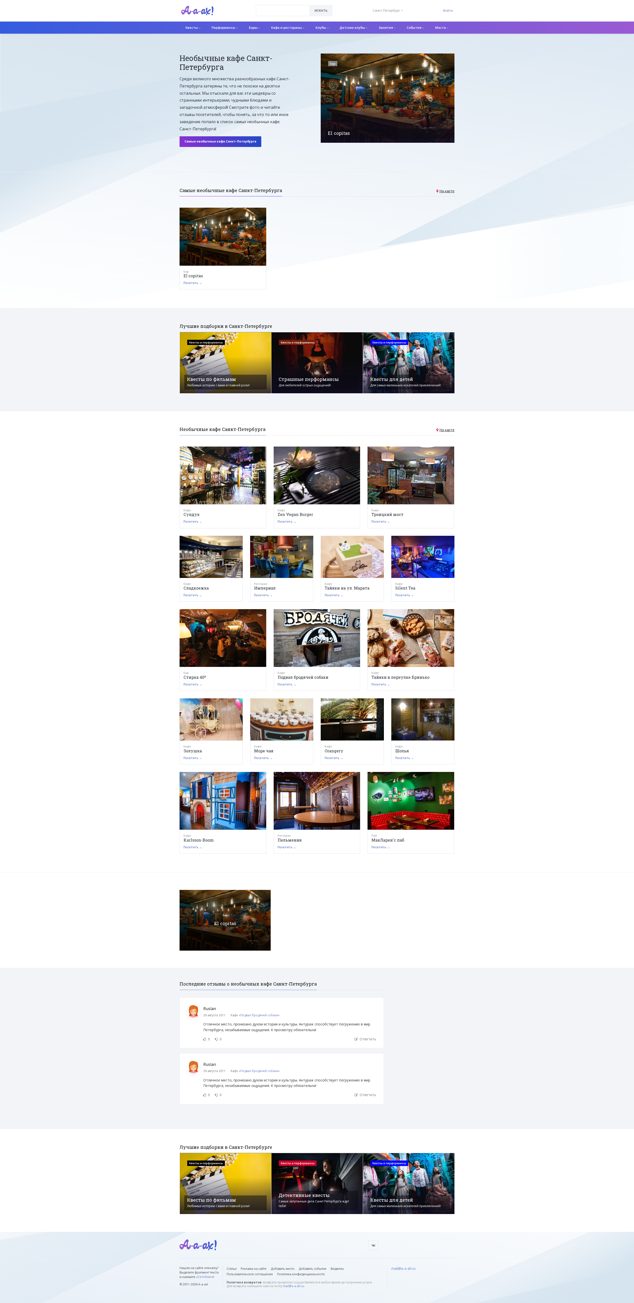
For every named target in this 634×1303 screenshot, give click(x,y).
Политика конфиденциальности (301, 1274)
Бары (253, 27)
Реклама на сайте (253, 1269)
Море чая (263, 750)
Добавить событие (312, 1269)
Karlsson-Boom (199, 840)
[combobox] (283, 10)
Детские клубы (353, 27)
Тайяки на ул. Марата (347, 588)
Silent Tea (405, 588)
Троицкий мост (387, 514)
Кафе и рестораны (287, 27)
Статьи (232, 1269)
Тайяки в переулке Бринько (400, 677)
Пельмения (290, 840)
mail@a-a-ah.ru (293, 1286)
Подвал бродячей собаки (303, 677)
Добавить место (282, 1269)
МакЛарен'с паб (387, 840)
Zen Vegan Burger (295, 514)
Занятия (386, 27)
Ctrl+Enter (205, 1277)
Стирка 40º (195, 677)
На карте (446, 191)
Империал (265, 588)
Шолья (402, 750)
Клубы (321, 27)
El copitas (193, 275)
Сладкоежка (196, 588)
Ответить (367, 1039)
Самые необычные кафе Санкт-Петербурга (220, 141)
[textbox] (282, 7)
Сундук (192, 514)
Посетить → (193, 283)
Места (441, 27)
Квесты (192, 27)
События (414, 27)
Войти (448, 10)
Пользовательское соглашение (250, 1274)
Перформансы (223, 27)
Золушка (193, 750)
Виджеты (337, 1269)
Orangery (334, 750)
